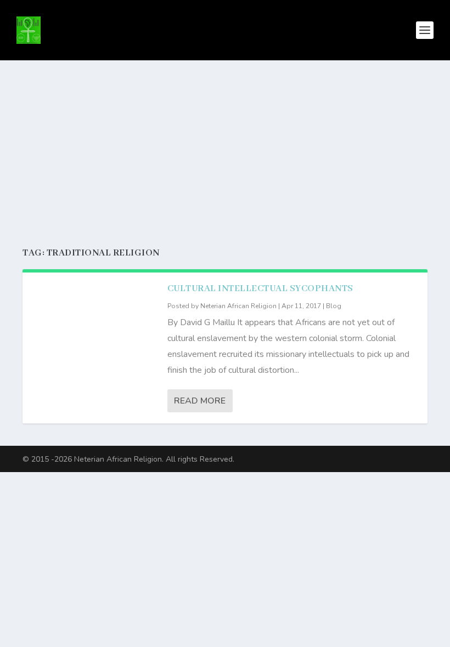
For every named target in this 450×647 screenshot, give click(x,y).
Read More (200, 401)
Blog (333, 306)
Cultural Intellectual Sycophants (260, 288)
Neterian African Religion (238, 306)
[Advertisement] (225, 142)
